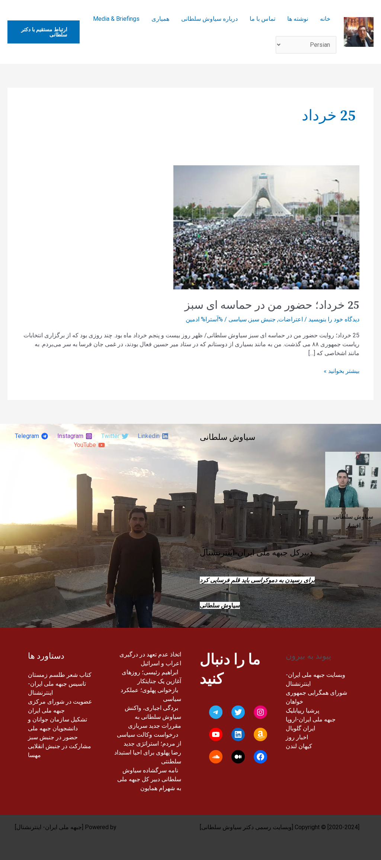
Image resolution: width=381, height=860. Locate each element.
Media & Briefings (116, 18)
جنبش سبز (262, 319)
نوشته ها (297, 18)
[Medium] (238, 756)
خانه (325, 18)
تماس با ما (262, 18)
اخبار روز (297, 737)
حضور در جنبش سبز (53, 737)
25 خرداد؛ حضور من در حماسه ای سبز (272, 305)
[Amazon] (260, 734)
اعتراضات (290, 319)
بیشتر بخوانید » (341, 370)
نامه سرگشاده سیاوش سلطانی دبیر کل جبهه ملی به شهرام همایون (149, 779)
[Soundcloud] (215, 756)
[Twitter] (238, 712)
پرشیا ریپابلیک (302, 710)
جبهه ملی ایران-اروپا (311, 719)
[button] (43, 31)
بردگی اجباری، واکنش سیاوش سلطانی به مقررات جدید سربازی (153, 716)
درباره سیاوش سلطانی (209, 18)
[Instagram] (260, 712)
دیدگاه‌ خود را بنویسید (333, 319)
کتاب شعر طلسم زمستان (60, 674)
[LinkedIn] (238, 734)
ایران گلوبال (300, 728)
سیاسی (237, 319)
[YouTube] (215, 734)
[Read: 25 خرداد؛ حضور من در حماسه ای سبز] (266, 227)
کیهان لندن (299, 746)
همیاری (160, 18)
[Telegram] (215, 712)
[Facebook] (260, 756)
